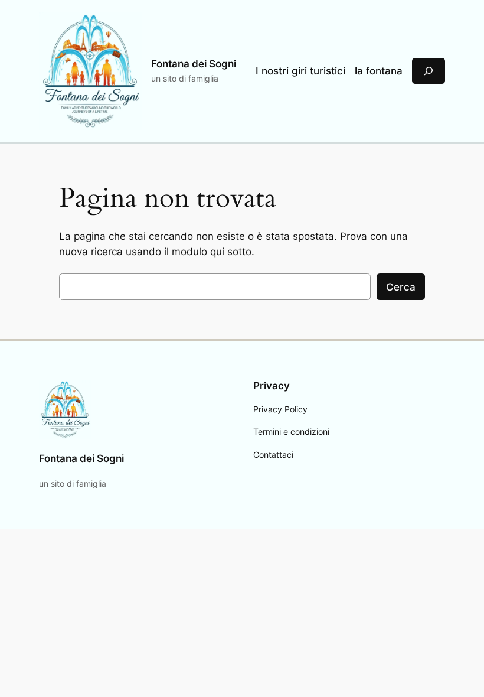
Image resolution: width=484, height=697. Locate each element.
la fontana (379, 71)
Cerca (401, 287)
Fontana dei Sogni (193, 64)
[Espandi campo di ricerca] (428, 70)
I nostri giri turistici (300, 71)
